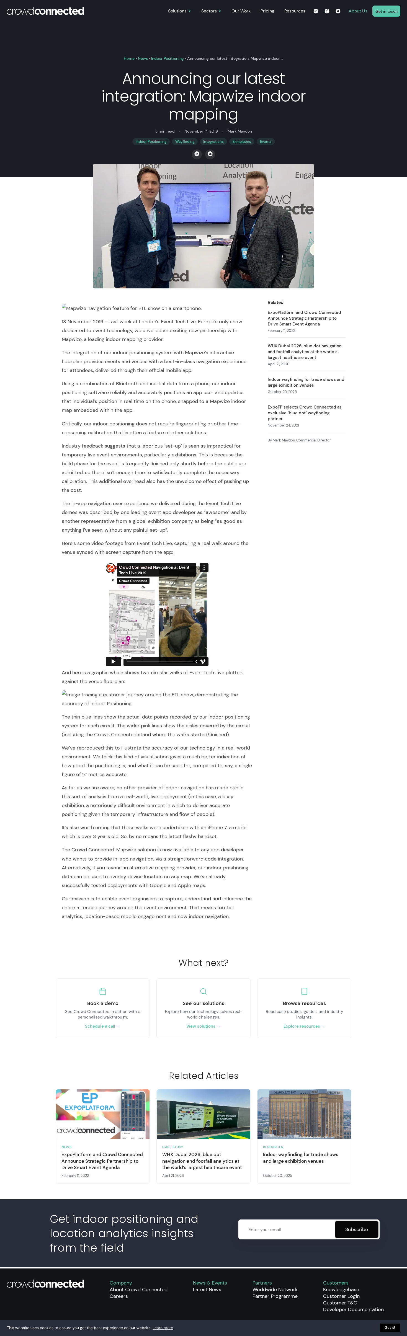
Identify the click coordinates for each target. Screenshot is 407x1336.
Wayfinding (184, 141)
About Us (358, 11)
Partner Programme (275, 1296)
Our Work (241, 11)
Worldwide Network (275, 1289)
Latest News (207, 1289)
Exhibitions (242, 141)
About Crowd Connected (139, 1289)
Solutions (177, 11)
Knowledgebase (341, 1289)
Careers (119, 1296)
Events (266, 141)
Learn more (163, 1327)
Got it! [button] (390, 1327)
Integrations (213, 141)
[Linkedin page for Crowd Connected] (316, 11)
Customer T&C (340, 1302)
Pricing (267, 11)
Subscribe (356, 1229)
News (143, 58)
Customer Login (341, 1296)
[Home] (85, 11)
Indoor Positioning (167, 58)
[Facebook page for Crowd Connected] (327, 11)
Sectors (209, 11)
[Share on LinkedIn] (197, 154)
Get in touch (386, 11)
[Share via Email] (210, 154)
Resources (294, 11)
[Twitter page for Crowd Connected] (338, 11)
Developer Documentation (353, 1309)
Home (129, 58)
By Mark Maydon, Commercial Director (299, 440)
